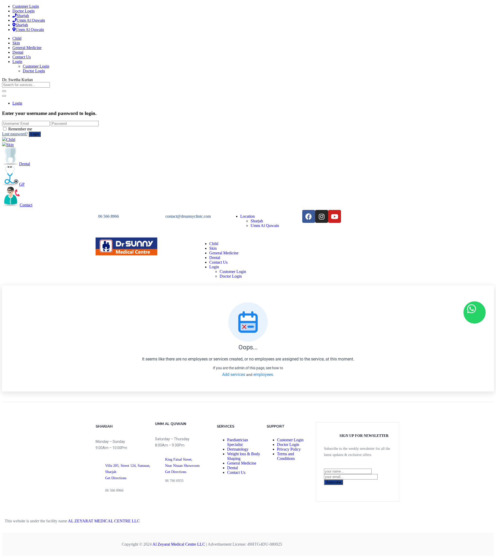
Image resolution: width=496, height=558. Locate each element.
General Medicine (27, 47)
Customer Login (25, 6)
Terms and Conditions (286, 456)
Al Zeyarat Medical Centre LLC (178, 544)
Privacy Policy (289, 449)
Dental (17, 52)
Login (17, 61)
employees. (263, 374)
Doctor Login (23, 11)
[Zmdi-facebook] (98, 504)
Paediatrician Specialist (237, 442)
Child (16, 38)
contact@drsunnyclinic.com (188, 216)
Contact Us (21, 57)
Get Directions (115, 478)
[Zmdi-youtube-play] (113, 504)
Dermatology (238, 449)
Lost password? (15, 134)
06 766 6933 (174, 481)
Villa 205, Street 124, (121, 466)
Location (247, 216)
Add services (234, 374)
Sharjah (23, 15)
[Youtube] (334, 216)
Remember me (20, 129)
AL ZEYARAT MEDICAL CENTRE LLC (104, 521)
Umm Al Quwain (31, 20)
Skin (16, 43)
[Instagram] (321, 216)
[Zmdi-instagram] (105, 504)
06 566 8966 (108, 216)
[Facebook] (308, 216)
